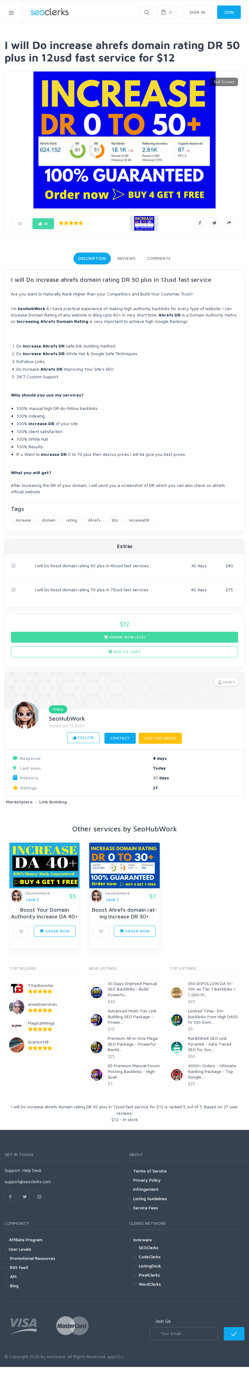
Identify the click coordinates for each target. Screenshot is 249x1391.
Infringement (146, 1189)
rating (71, 520)
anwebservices (42, 1004)
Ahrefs (94, 520)
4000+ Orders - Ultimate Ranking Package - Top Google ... (212, 1071)
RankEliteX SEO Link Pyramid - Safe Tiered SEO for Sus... (209, 1044)
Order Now (57, 931)
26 (45, 223)
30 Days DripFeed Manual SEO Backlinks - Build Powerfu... (132, 989)
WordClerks (150, 1284)
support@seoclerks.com (28, 1181)
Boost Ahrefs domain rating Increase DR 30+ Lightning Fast (124, 916)
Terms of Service (150, 1170)
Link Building (53, 801)
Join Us (163, 1321)
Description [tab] (92, 258)
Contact (120, 738)
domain (48, 520)
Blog (14, 1285)
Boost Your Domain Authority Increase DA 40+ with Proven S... (44, 916)
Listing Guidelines (150, 1198)
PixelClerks (149, 1274)
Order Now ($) (126, 637)
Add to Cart (126, 651)
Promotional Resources (32, 1258)
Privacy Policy (147, 1180)
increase (23, 520)
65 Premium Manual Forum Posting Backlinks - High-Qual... (134, 1071)
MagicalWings (41, 1023)
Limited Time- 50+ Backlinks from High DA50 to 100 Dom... (213, 1016)
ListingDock (150, 1265)
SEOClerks (149, 1247)
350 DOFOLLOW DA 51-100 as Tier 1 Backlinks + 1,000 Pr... (212, 989)
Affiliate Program (26, 1239)
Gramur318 (38, 1041)
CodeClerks (150, 1256)
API (12, 1276)
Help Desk (32, 1170)
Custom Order (160, 738)
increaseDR (139, 520)
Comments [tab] (159, 258)
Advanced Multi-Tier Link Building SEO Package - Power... (132, 1016)
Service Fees (145, 1207)
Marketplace (19, 801)
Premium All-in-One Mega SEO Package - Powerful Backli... (133, 1044)
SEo (114, 520)
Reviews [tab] (127, 258)
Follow (85, 737)
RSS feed (18, 1267)
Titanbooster (41, 985)
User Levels (20, 1249)
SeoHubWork (67, 718)
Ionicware (142, 1239)
